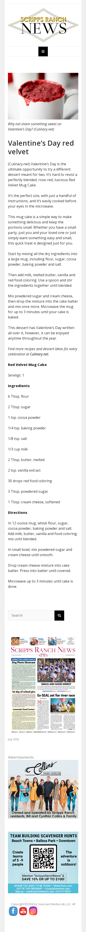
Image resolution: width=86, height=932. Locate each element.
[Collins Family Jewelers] (43, 788)
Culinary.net (39, 354)
